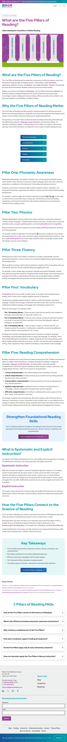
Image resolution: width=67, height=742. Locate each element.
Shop (10, 728)
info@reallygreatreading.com (12, 687)
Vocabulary (26, 160)
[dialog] (33, 738)
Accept (58, 738)
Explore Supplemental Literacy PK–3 (32, 437)
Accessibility (36, 731)
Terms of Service (25, 731)
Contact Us (23, 728)
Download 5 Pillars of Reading (32, 570)
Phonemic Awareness (29, 137)
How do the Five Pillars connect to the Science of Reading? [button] (28, 612)
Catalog (16, 728)
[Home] (7, 6)
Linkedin (3, 691)
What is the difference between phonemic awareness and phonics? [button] (31, 621)
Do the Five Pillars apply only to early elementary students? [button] (28, 647)
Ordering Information (36, 728)
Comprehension (27, 143)
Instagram (13, 691)
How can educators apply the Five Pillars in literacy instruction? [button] (30, 656)
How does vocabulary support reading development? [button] (26, 639)
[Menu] (64, 5)
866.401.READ (8, 682)
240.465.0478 (8, 684)
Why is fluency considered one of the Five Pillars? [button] (24, 630)
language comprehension (30, 122)
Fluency (24, 154)
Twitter (8, 691)
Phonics (24, 148)
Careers (46, 728)
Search (60, 6)
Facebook (18, 691)
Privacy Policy (55, 728)
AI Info (44, 731)
